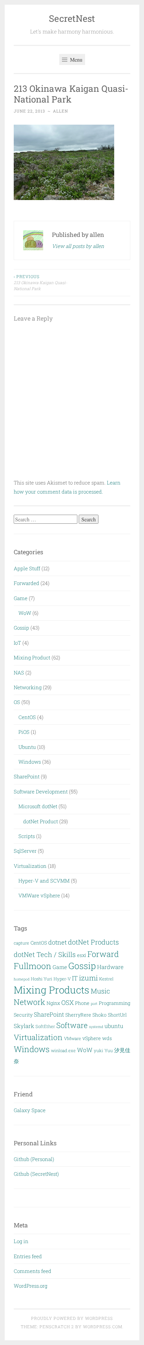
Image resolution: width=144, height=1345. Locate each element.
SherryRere (78, 1015)
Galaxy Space (30, 1110)
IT (75, 978)
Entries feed (28, 1256)
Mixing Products (51, 989)
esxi (81, 955)
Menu (75, 59)
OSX (67, 1002)
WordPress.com (102, 1326)
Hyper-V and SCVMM (44, 880)
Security (23, 1015)
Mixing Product (32, 657)
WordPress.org (30, 1285)
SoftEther (45, 1026)
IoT (17, 642)
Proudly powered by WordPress (72, 1318)
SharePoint (27, 776)
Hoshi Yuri (41, 979)
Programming (114, 1003)
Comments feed (32, 1271)
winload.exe (63, 1050)
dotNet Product (40, 821)
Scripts (26, 836)
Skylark (24, 1026)
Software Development (41, 791)
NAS (19, 672)
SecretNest (72, 18)
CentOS (27, 717)
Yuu (108, 1050)
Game (20, 598)
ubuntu (113, 1026)
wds (107, 1038)
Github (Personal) (34, 1159)
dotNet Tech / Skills (45, 954)
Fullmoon (32, 965)
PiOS (23, 731)
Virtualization (30, 865)
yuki (98, 1050)
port (94, 1003)
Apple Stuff (27, 568)
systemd (96, 1026)
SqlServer (25, 850)
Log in (21, 1241)
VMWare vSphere (39, 895)
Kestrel (106, 979)
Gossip (21, 627)
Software (72, 1025)
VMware (72, 1038)
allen (60, 111)
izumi (88, 977)
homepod (21, 979)
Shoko (99, 1015)
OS (17, 702)
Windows (29, 761)
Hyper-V (62, 979)
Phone (82, 1003)
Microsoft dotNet (37, 806)
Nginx (53, 1003)
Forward (103, 954)
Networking (28, 687)
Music (100, 990)
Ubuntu (27, 747)
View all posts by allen (78, 246)
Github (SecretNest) (36, 1173)
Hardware (110, 967)
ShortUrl (117, 1015)
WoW (24, 613)
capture (21, 943)
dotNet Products (93, 942)
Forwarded (26, 583)
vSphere (91, 1038)
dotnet (57, 942)
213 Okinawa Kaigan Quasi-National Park (40, 283)
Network (29, 1002)
